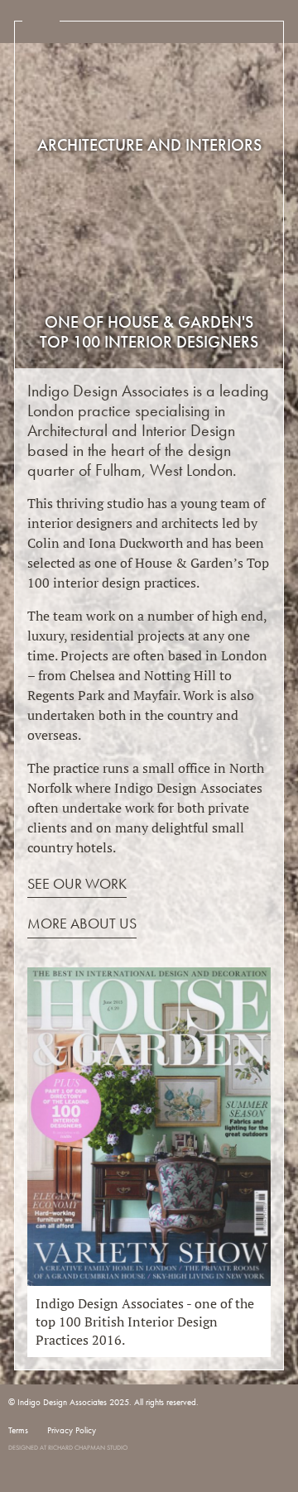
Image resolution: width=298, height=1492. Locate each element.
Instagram (16, 1433)
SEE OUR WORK (77, 883)
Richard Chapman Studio (87, 1447)
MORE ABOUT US (82, 923)
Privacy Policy (71, 1430)
